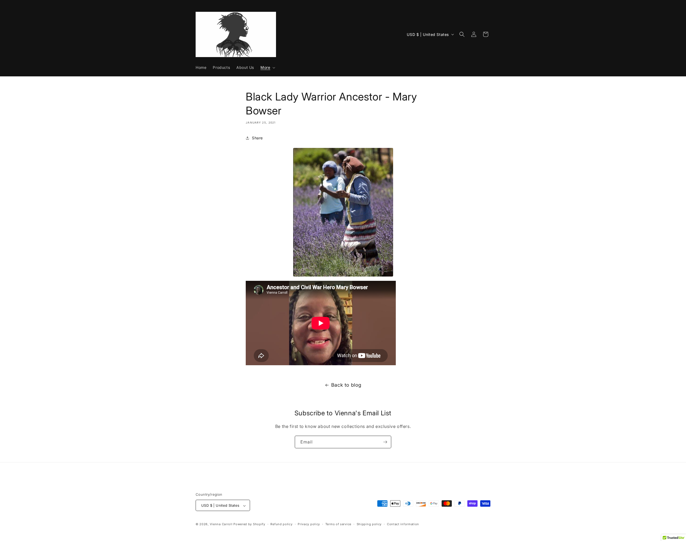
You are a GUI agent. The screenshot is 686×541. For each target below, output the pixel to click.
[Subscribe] (385, 442)
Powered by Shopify (249, 524)
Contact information (403, 524)
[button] (267, 67)
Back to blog (346, 385)
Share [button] (257, 138)
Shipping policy (369, 524)
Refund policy (281, 524)
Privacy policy (309, 524)
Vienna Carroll (221, 524)
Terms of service (338, 524)
